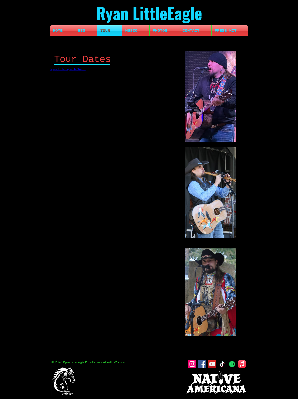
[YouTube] (212, 364)
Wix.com (119, 362)
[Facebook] (202, 364)
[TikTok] (222, 364)
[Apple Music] (242, 364)
